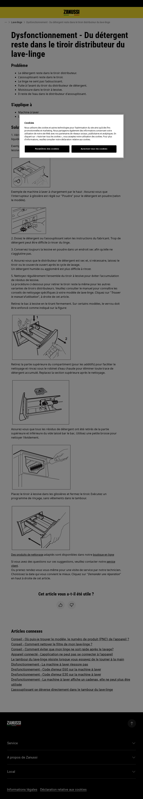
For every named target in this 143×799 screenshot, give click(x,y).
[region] (71, 136)
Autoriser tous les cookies (94, 149)
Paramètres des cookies (47, 149)
